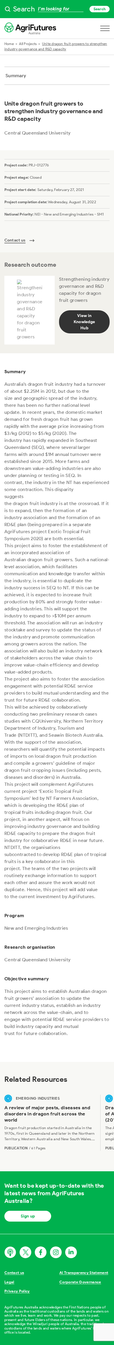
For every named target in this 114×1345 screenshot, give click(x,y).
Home (9, 44)
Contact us (14, 1272)
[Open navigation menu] (105, 28)
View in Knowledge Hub (84, 321)
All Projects (28, 44)
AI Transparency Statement (83, 1272)
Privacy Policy (17, 1291)
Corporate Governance (80, 1282)
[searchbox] (57, 9)
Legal (9, 1282)
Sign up (28, 1216)
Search (100, 9)
